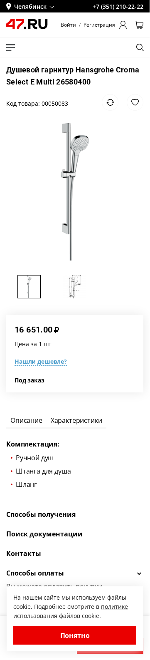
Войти (68, 25)
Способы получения (41, 514)
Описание (26, 420)
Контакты (23, 553)
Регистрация (99, 25)
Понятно (75, 635)
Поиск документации (44, 533)
